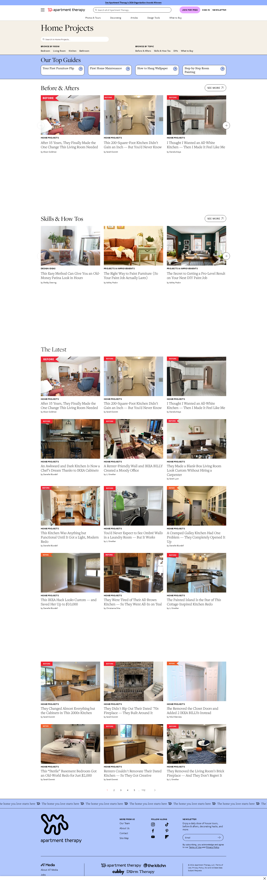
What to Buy (175, 17)
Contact (124, 833)
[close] (264, 878)
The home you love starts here (32, 803)
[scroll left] (40, 125)
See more (213, 88)
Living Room (59, 50)
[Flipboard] (167, 837)
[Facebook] (153, 831)
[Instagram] (153, 824)
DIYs (176, 50)
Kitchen (72, 50)
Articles (134, 17)
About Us (124, 828)
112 (143, 790)
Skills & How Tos (162, 50)
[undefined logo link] (66, 10)
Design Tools (153, 17)
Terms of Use (195, 847)
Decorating (115, 17)
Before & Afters (143, 50)
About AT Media (49, 870)
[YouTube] (153, 837)
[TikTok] (167, 824)
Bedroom (45, 50)
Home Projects (50, 137)
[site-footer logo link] (48, 865)
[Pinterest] (167, 831)
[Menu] (42, 10)
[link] (60, 68)
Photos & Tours (93, 17)
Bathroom (84, 50)
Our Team (125, 823)
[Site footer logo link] (78, 827)
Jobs (43, 875)
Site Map (124, 838)
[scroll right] (226, 125)
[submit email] (219, 837)
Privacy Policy (212, 847)
